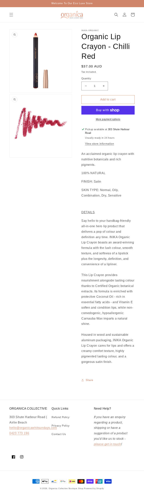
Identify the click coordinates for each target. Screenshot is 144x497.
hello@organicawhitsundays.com (33, 427)
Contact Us (59, 434)
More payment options (108, 119)
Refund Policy (60, 417)
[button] (11, 15)
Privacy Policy (60, 425)
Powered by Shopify (94, 488)
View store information (99, 143)
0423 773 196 (19, 433)
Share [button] (89, 380)
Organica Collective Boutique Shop (66, 488)
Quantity (86, 78)
